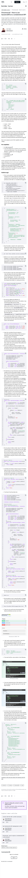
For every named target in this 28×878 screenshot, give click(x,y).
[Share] (9, 39)
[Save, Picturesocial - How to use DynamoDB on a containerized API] (11, 38)
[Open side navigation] (26, 6)
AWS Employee (9, 30)
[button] (11, 2)
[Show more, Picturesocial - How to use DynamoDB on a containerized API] (15, 39)
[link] (19, 10)
